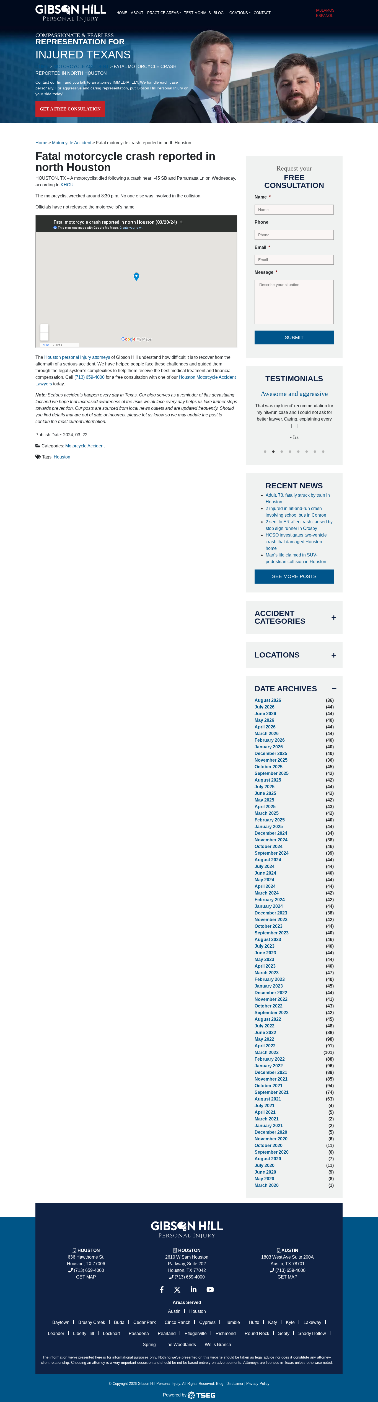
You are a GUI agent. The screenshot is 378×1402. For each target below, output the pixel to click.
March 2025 (267, 813)
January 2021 (269, 1125)
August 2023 (268, 939)
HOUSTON (189, 1250)
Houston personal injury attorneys (77, 357)
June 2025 (265, 793)
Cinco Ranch (177, 1322)
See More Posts (294, 576)
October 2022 (269, 1006)
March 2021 (267, 1119)
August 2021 (268, 1099)
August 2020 (268, 1158)
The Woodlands (180, 1344)
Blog (219, 13)
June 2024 (265, 873)
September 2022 (272, 1012)
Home (121, 13)
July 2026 (265, 707)
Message (266, 272)
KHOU (67, 184)
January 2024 (269, 906)
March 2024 (267, 893)
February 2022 (270, 1059)
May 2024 (264, 879)
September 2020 (272, 1152)
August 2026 (268, 700)
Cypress (207, 1322)
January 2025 (269, 826)
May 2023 (264, 959)
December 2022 (271, 992)
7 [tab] (315, 452)
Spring (149, 1344)
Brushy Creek (91, 1322)
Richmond (226, 1333)
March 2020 (267, 1185)
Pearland (167, 1333)
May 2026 (264, 720)
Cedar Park (144, 1322)
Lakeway (312, 1322)
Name (263, 197)
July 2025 (265, 786)
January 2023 (269, 986)
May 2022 (264, 1039)
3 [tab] (281, 452)
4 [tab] (290, 452)
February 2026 (270, 740)
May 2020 (264, 1178)
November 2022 (271, 999)
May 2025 (264, 800)
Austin (174, 1311)
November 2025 (271, 760)
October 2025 (269, 766)
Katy (272, 1322)
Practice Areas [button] (163, 13)
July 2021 (265, 1105)
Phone (261, 222)
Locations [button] (237, 13)
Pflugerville (196, 1333)
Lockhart (111, 1333)
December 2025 (271, 753)
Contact (262, 13)
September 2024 (272, 853)
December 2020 (271, 1132)
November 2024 (271, 839)
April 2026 (265, 727)
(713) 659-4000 (89, 377)
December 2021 (271, 1072)
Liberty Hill (83, 1333)
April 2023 (265, 966)
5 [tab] (298, 452)
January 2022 (269, 1065)
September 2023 (272, 933)
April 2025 (265, 806)
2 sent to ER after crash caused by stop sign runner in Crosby (299, 525)
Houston (62, 457)
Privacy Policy (258, 1384)
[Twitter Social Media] (177, 1290)
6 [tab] (306, 452)
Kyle (290, 1322)
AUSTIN (289, 1250)
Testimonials (197, 13)
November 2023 (271, 919)
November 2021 (271, 1079)
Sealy (283, 1333)
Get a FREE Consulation (70, 109)
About (137, 13)
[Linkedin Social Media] (193, 1290)
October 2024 (269, 846)
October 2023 (269, 926)
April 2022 (265, 1045)
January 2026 (269, 746)
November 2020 (271, 1138)
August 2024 (268, 859)
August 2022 (268, 1019)
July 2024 (265, 866)
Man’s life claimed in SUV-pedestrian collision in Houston (297, 558)
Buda (119, 1322)
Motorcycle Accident (85, 446)
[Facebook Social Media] (161, 1290)
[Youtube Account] (210, 1290)
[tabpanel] (294, 413)
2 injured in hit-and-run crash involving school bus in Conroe (296, 511)
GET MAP (86, 1277)
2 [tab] (273, 452)
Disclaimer (234, 1384)
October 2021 (269, 1085)
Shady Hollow (312, 1333)
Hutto (254, 1322)
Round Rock (257, 1333)
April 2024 (265, 886)
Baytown (60, 1322)
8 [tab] (323, 452)
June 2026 (265, 713)
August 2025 (268, 780)
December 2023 (271, 913)
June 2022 (265, 1032)
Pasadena (139, 1333)
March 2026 (267, 733)
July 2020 (265, 1165)
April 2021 (265, 1112)
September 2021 (272, 1092)
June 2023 (265, 952)
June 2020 (265, 1172)
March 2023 (267, 972)
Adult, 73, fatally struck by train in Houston (298, 498)
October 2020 (269, 1145)
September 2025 (272, 773)
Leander (56, 1333)
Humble (232, 1322)
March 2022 (267, 1052)
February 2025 (270, 820)
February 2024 (270, 899)
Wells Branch (218, 1344)
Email (262, 247)
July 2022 (265, 1026)
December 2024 (271, 833)
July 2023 (265, 946)
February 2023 (270, 979)
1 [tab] (265, 452)
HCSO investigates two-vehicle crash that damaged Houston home (296, 542)
